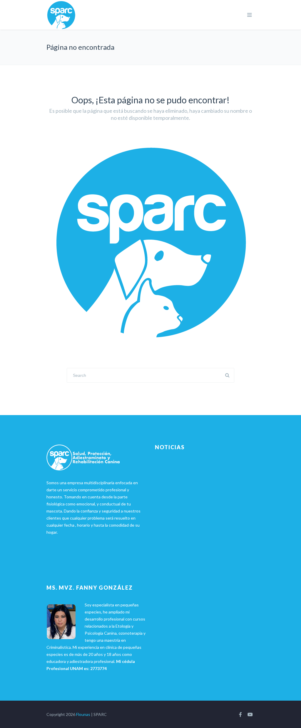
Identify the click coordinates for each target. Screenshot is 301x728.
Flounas (83, 714)
